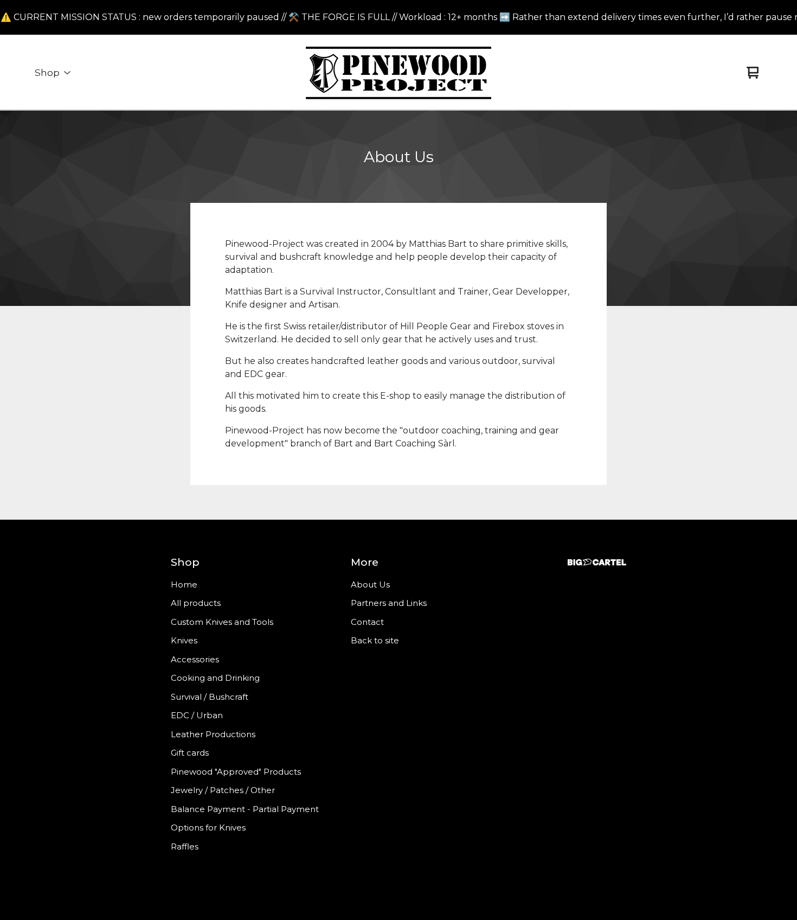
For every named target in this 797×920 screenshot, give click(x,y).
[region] (398, 17)
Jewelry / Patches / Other (223, 790)
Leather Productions (213, 734)
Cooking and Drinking (215, 678)
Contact (367, 622)
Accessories (195, 659)
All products (196, 603)
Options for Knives (208, 827)
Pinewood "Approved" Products (236, 771)
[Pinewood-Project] (399, 72)
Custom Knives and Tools (222, 622)
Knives (184, 640)
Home (184, 584)
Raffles (184, 846)
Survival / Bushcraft (209, 697)
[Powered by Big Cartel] (597, 562)
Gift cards (190, 753)
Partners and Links (389, 603)
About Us (370, 584)
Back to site (375, 640)
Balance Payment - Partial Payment (245, 809)
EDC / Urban (197, 715)
